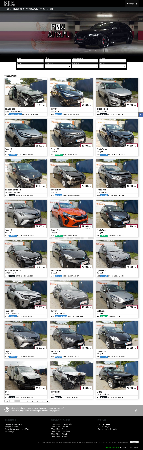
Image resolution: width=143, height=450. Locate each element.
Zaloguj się (133, 3)
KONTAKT (50, 8)
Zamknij (134, 442)
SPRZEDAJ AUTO (18, 8)
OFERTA (8, 8)
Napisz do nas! (116, 447)
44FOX (42, 8)
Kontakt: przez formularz (108, 429)
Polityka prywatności (13, 424)
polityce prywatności (123, 442)
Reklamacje (9, 431)
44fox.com (136, 447)
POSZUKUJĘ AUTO (32, 8)
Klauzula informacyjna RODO (16, 429)
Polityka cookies (11, 426)
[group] (71, 33)
